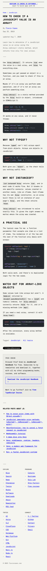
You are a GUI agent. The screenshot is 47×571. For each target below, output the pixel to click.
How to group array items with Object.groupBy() (20, 415)
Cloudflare (10, 526)
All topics (28, 340)
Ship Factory (33, 483)
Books (8, 490)
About (8, 500)
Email (30, 530)
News (8, 480)
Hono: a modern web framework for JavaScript (21, 447)
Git (7, 540)
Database (9, 533)
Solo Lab (32, 480)
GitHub (31, 519)
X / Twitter (33, 516)
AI (7, 516)
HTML (8, 543)
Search (9, 476)
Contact (31, 523)
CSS (7, 530)
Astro (8, 519)
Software (9, 493)
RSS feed (9, 506)
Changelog (10, 483)
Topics (9, 486)
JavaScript (13, 13)
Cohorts (31, 473)
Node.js (9, 553)
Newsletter (10, 503)
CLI (7, 523)
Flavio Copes (11, 28)
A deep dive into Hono (16, 437)
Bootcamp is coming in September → (23, 4)
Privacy (31, 526)
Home (4, 13)
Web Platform (11, 536)
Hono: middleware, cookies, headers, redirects (23, 441)
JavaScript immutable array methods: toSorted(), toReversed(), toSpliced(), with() (24, 421)
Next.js (9, 550)
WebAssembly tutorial (16, 433)
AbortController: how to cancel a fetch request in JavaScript (24, 429)
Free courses (33, 486)
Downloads (10, 496)
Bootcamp (32, 476)
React (8, 556)
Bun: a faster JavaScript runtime (21, 452)
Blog (8, 473)
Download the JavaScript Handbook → (22, 380)
